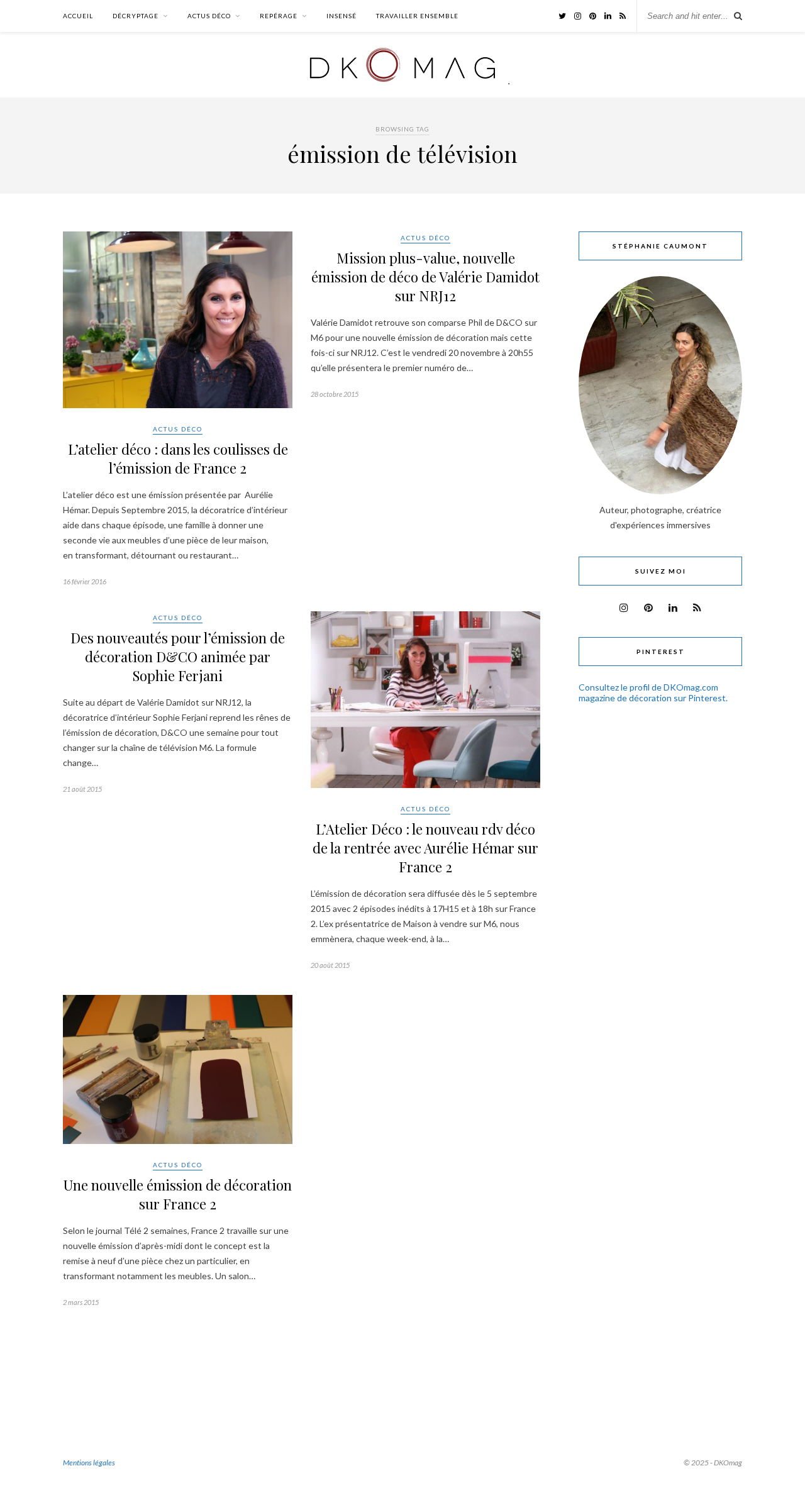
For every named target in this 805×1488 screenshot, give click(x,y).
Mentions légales (89, 1462)
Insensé (341, 15)
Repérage (278, 15)
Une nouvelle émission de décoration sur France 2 (178, 1194)
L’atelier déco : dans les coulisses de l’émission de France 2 (178, 458)
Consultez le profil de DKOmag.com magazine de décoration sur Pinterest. (653, 692)
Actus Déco (209, 15)
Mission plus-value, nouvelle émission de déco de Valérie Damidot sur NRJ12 (425, 276)
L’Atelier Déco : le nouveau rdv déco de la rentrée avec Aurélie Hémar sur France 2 (425, 847)
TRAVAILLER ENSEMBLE (417, 15)
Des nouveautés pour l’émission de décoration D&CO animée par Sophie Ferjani (177, 656)
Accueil (78, 15)
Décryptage (135, 15)
